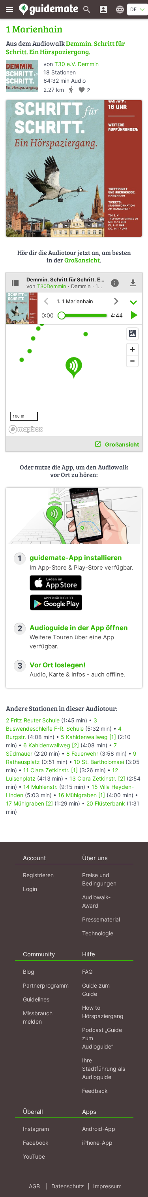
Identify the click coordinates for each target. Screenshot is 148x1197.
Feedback (95, 1090)
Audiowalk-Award (96, 901)
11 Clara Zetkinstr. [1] (50, 770)
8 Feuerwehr (82, 753)
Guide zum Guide (96, 989)
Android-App (98, 1128)
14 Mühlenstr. (40, 786)
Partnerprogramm (46, 985)
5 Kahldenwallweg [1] (88, 736)
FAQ (87, 971)
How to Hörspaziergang (103, 1011)
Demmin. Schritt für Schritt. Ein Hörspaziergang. (65, 47)
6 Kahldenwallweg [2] (51, 745)
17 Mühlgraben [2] (29, 803)
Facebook (36, 1142)
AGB (34, 1186)
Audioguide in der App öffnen (79, 628)
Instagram (36, 1128)
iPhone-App (97, 1142)
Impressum (107, 1186)
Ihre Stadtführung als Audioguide (103, 1068)
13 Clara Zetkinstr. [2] (97, 778)
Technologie (97, 933)
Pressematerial (101, 919)
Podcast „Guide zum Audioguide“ (102, 1038)
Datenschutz (67, 1186)
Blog (28, 971)
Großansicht (82, 260)
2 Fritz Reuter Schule (33, 720)
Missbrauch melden (37, 1017)
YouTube (34, 1156)
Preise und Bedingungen (99, 879)
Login (30, 888)
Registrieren (38, 875)
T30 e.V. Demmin (76, 64)
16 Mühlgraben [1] (81, 795)
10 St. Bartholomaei (99, 761)
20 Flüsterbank (105, 803)
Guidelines (36, 999)
